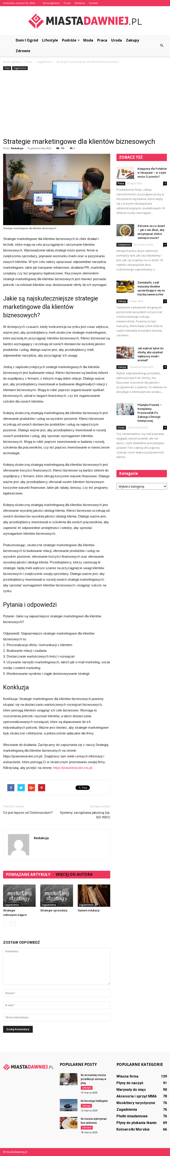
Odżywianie (124, 244)
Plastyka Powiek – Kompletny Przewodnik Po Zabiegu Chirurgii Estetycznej (149, 412)
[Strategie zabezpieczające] (19, 895)
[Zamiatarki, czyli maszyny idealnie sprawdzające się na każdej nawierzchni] (125, 287)
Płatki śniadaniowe (132, 1116)
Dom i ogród (27, 40)
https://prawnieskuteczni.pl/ (72, 768)
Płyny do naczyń (129, 1083)
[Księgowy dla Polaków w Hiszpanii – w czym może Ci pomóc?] (125, 173)
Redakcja (17, 148)
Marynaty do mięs (131, 1090)
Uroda (116, 40)
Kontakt (93, 3)
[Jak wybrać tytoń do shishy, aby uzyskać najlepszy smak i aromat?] (125, 352)
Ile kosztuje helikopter (94, 1101)
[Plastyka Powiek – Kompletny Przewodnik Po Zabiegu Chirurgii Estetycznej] (125, 409)
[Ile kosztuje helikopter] (68, 1105)
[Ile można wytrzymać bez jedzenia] (68, 1123)
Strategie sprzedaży (53, 910)
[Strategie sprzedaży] (56, 895)
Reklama (80, 3)
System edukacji (88, 910)
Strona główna (51, 3)
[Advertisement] (85, 104)
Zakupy (132, 40)
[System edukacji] (94, 895)
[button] (161, 45)
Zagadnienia (20, 68)
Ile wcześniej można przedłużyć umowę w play (93, 1079)
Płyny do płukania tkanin (136, 1123)
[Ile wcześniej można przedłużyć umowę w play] (68, 1079)
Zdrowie (23, 50)
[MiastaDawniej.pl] (85, 21)
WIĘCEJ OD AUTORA (74, 874)
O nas (67, 3)
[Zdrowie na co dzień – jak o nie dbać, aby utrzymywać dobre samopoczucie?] (125, 230)
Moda (88, 40)
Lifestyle (50, 40)
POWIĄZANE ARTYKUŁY (28, 874)
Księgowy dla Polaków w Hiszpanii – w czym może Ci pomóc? (152, 172)
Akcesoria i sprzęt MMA (136, 1096)
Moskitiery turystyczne (135, 1103)
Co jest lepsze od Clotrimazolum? (28, 813)
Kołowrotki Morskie (133, 1129)
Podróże (69, 40)
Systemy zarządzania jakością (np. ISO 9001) (85, 815)
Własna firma (127, 1076)
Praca (102, 40)
